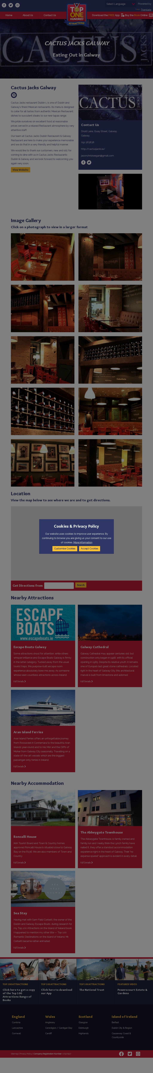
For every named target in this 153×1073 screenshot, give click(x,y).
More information (82, 542)
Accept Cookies (89, 548)
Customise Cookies (64, 548)
